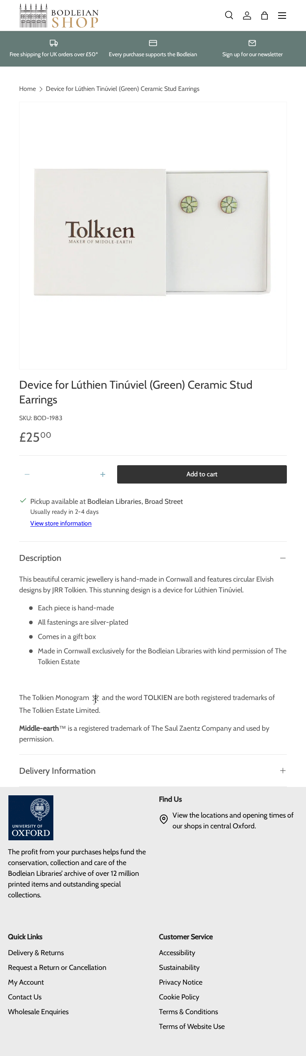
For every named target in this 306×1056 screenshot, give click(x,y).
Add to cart (202, 474)
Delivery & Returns (36, 952)
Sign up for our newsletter (252, 54)
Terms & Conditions (188, 1011)
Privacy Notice (180, 982)
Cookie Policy (179, 997)
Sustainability (179, 967)
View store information (61, 523)
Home (27, 89)
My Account (26, 982)
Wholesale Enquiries (38, 1011)
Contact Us (24, 997)
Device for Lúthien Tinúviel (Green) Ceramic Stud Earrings (123, 89)
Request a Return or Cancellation (57, 967)
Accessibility (177, 952)
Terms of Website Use (192, 1026)
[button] (264, 15)
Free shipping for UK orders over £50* (54, 54)
